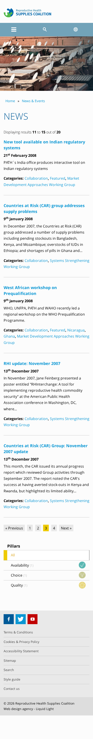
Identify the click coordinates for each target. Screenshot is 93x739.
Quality (19, 585)
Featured (57, 178)
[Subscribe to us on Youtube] (33, 619)
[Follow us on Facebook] (9, 619)
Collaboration (36, 178)
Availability (22, 565)
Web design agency (18, 709)
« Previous (14, 528)
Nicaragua (76, 330)
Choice (19, 575)
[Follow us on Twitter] (21, 619)
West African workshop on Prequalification (30, 290)
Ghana (9, 336)
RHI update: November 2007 (32, 363)
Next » (66, 528)
